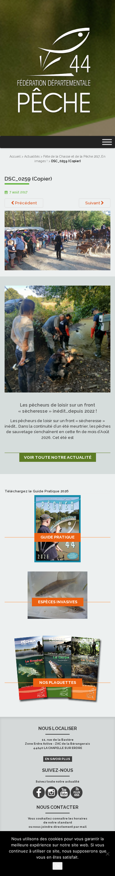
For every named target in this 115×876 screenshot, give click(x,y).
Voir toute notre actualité (57, 457)
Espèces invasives (57, 602)
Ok (57, 865)
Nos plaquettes (57, 682)
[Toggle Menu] (107, 142)
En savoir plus (57, 759)
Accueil (15, 156)
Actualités (32, 156)
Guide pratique (57, 537)
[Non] (107, 854)
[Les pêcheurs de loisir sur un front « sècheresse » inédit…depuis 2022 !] (57, 338)
